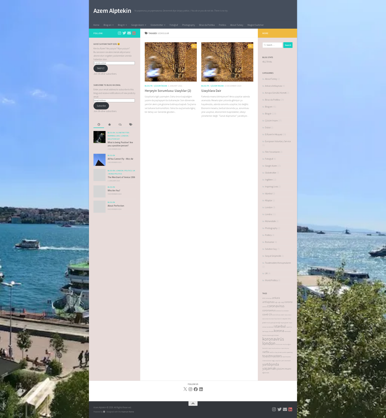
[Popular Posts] (109, 124)
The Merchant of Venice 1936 (121, 177)
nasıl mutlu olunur (274, 348)
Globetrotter (156, 24)
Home (96, 24)
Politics (222, 24)
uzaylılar (278, 361)
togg (273, 361)
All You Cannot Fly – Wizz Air (120, 158)
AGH (263, 298)
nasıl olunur (285, 348)
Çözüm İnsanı (160, 85)
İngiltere (268, 179)
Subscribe (101, 105)
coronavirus (275, 306)
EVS (289, 319)
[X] (185, 389)
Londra (268, 214)
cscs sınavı (288, 315)
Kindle (271, 331)
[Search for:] (272, 45)
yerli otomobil (286, 361)
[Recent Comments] (120, 124)
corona (288, 302)
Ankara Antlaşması (273, 85)
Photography (188, 24)
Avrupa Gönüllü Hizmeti (275, 92)
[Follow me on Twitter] (124, 33)
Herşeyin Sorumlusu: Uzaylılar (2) (168, 90)
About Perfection (116, 205)
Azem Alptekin (112, 10)
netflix (265, 352)
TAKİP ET (100, 68)
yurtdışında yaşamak (270, 366)
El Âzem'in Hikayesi (273, 134)
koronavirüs (273, 339)
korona (279, 330)
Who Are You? (114, 190)
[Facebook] (195, 389)
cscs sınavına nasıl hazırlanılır (272, 319)
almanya (269, 298)
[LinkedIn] (201, 389)
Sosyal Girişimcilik (273, 255)
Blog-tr (121, 24)
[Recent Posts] (98, 124)
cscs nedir (281, 315)
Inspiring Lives (114, 136)
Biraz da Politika (207, 24)
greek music (266, 323)
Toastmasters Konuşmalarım (278, 262)
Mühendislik (270, 221)
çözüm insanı (283, 368)
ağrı (276, 302)
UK (134, 170)
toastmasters (272, 356)
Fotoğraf (174, 24)
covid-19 (267, 314)
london (268, 343)
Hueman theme (127, 411)
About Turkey (236, 24)
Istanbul (268, 193)
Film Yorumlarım (272, 151)
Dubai (268, 127)
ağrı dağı (281, 302)
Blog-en (107, 24)
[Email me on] (129, 33)
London (124, 136)
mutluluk (279, 344)
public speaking (287, 352)
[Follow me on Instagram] (119, 33)
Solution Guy (114, 139)
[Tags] (130, 124)
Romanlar (269, 242)
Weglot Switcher (255, 24)
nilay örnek (278, 352)
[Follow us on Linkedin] (134, 33)
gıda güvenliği (275, 323)
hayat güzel (284, 323)
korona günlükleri (273, 335)
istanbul (280, 326)
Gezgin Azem (137, 24)
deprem (285, 319)
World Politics (115, 174)
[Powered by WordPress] (104, 412)
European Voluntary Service (278, 141)
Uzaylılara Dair (211, 90)
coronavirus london (282, 311)
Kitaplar (268, 200)
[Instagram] (190, 389)
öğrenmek (265, 373)
